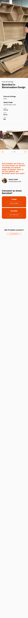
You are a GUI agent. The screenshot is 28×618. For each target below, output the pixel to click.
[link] (14, 203)
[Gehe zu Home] (7, 5)
